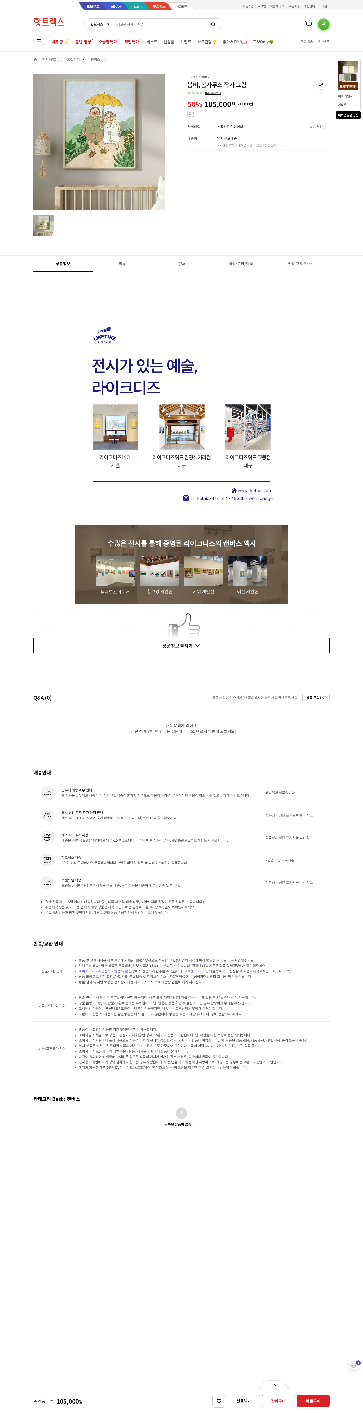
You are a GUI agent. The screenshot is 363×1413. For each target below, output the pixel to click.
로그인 (262, 6)
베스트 (152, 41)
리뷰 (122, 263)
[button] (321, 85)
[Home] (35, 59)
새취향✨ (60, 41)
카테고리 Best (300, 263)
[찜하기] (218, 1401)
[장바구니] (308, 24)
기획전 (342, 104)
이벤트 (185, 41)
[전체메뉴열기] (38, 41)
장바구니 (278, 1401)
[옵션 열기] (274, 1384)
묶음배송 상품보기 (267, 145)
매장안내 (309, 6)
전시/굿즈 (49, 59)
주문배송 (294, 6)
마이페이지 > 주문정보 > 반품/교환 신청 (107, 971)
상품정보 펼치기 (177, 645)
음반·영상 (83, 41)
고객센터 (324, 6)
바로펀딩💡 (207, 41)
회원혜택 (275, 6)
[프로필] (324, 24)
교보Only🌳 (263, 41)
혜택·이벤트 (345, 96)
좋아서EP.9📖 (235, 41)
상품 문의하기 (316, 697)
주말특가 (131, 41)
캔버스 (95, 59)
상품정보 (63, 263)
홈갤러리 (73, 59)
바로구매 (313, 1401)
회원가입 (248, 6)
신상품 (169, 41)
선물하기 (243, 1401)
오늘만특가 (108, 41)
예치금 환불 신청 (348, 115)
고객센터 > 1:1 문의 (198, 971)
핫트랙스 (96, 24)
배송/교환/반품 (240, 263)
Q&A (182, 263)
